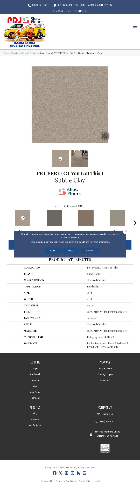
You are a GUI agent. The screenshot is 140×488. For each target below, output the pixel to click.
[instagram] (72, 473)
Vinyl (35, 386)
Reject (71, 250)
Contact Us (108, 414)
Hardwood (35, 374)
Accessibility (47, 481)
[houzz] (78, 473)
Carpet (24, 53)
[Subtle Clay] (22, 217)
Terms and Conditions (66, 481)
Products (34, 53)
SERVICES (105, 362)
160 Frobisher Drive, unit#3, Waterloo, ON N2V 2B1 (84, 4)
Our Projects (35, 425)
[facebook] (54, 473)
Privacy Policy (85, 481)
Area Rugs (35, 392)
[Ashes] (54, 217)
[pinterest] (66, 473)
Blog (35, 413)
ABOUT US (35, 407)
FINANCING (80, 11)
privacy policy (53, 241)
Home (6, 53)
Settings (90, 250)
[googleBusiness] (84, 473)
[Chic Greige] (117, 217)
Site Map (98, 481)
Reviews (35, 419)
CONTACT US (105, 407)
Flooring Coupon (105, 374)
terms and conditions (78, 241)
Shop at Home (105, 368)
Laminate (35, 380)
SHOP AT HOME (62, 11)
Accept (53, 250)
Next (111, 157)
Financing (105, 380)
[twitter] (60, 473)
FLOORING (35, 362)
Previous (29, 157)
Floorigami (35, 398)
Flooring (15, 53)
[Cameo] (86, 217)
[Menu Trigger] (135, 26)
